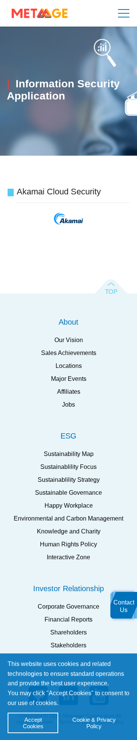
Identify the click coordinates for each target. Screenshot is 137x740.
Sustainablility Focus (68, 467)
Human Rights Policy (68, 544)
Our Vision (68, 340)
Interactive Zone (68, 557)
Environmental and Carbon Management (68, 518)
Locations (69, 366)
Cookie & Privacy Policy (94, 722)
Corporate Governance (68, 606)
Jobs (68, 404)
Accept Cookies (33, 722)
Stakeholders (68, 645)
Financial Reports (68, 619)
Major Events (68, 379)
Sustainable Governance (68, 492)
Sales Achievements (68, 353)
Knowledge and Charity (68, 531)
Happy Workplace (69, 505)
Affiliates (68, 391)
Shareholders (68, 632)
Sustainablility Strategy (69, 480)
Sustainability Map (69, 454)
